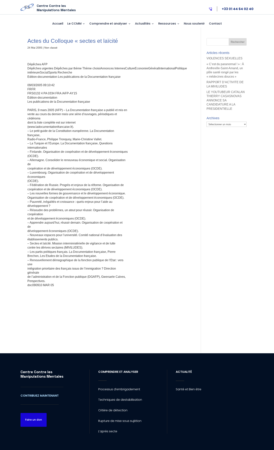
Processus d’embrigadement (119, 389)
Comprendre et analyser (108, 23)
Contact (215, 23)
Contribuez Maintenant (40, 395)
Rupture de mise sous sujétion (119, 421)
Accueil (57, 23)
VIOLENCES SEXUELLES (224, 58)
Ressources (167, 23)
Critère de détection (112, 410)
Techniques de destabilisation (120, 400)
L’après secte (107, 431)
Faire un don (33, 420)
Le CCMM (74, 23)
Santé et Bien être (188, 389)
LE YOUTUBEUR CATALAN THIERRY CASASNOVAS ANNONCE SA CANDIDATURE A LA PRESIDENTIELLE (226, 100)
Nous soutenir (194, 23)
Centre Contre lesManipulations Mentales (42, 374)
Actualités (142, 23)
